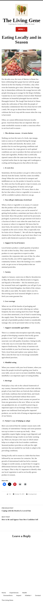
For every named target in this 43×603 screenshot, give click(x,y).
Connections (8, 595)
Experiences (14, 592)
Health (24, 592)
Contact (38, 595)
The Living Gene (21, 20)
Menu (22, 29)
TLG (10, 494)
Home (4, 592)
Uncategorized (32, 494)
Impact (18, 595)
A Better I (28, 595)
